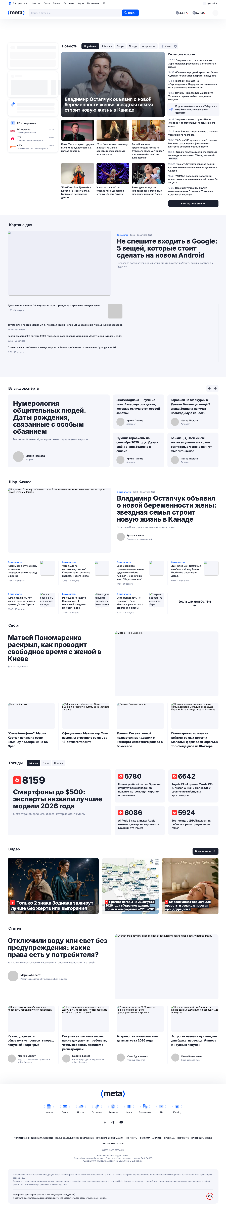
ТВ (104, 3)
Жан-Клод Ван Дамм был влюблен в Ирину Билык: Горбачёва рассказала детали (76, 192)
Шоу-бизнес (90, 46)
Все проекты (19, 3)
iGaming (177, 1112)
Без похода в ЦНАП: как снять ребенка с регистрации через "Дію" (191, 824)
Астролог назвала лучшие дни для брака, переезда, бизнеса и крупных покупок (194, 1040)
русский (211, 3)
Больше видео (203, 851)
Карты (81, 3)
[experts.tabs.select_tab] (209, 388)
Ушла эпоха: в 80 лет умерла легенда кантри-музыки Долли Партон (111, 190)
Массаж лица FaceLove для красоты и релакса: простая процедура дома (190, 886)
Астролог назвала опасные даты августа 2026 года (137, 1038)
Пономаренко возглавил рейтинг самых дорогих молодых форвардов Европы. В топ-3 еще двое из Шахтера (194, 740)
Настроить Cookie (201, 1138)
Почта (47, 3)
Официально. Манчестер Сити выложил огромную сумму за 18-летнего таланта (85, 738)
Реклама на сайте (150, 1138)
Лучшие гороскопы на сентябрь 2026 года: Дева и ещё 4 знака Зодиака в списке (137, 444)
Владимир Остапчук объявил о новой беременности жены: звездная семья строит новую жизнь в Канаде (166, 509)
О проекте (183, 1138)
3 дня (46, 763)
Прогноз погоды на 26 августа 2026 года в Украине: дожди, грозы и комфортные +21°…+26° (130, 886)
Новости (36, 3)
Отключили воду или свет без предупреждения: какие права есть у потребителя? (57, 947)
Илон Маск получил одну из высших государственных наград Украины (77, 147)
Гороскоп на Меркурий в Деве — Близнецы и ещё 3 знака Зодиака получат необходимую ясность (190, 406)
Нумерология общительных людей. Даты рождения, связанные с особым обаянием (49, 417)
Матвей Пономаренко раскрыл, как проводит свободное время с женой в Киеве (54, 648)
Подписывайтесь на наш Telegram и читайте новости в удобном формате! (196, 109)
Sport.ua (169, 1138)
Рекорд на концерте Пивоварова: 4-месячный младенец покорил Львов (147, 190)
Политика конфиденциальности (33, 1138)
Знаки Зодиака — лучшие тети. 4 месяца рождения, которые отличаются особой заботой (138, 406)
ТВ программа (26, 123)
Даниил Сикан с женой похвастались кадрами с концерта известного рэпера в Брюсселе (140, 740)
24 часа (33, 763)
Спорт (120, 46)
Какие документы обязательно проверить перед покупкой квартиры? (31, 1040)
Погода (56, 3)
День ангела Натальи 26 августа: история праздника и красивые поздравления (54, 305)
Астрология (149, 46)
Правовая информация (109, 1138)
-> (195, 603)
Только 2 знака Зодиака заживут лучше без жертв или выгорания (53, 886)
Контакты (132, 1138)
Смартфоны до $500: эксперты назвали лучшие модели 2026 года (57, 799)
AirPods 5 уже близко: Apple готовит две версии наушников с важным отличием (139, 824)
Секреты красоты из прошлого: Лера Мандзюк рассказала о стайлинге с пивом (130, 602)
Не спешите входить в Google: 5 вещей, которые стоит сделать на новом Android (167, 248)
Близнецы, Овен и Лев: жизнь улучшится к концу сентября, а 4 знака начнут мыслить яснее (191, 444)
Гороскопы (69, 3)
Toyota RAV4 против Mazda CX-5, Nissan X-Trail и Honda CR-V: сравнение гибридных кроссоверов (65, 324)
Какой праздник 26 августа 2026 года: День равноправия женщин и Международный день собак (65, 336)
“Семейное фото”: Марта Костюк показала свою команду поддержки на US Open (28, 740)
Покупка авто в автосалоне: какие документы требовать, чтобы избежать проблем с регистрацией (84, 1042)
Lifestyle (107, 46)
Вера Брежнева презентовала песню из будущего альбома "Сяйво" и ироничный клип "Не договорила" (148, 151)
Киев (168, 46)
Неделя (58, 763)
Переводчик (93, 3)
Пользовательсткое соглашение (74, 1138)
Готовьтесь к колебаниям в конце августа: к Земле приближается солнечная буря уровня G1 (62, 347)
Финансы (113, 1112)
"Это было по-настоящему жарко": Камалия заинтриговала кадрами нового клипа (112, 149)
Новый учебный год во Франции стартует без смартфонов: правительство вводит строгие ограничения (139, 789)
